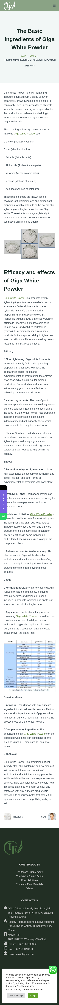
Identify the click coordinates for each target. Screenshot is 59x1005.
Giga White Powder (25, 133)
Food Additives (29, 880)
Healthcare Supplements (29, 872)
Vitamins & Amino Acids (29, 876)
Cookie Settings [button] (16, 995)
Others (29, 888)
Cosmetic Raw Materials (29, 884)
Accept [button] (33, 995)
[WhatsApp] (3, 516)
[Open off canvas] (54, 5)
